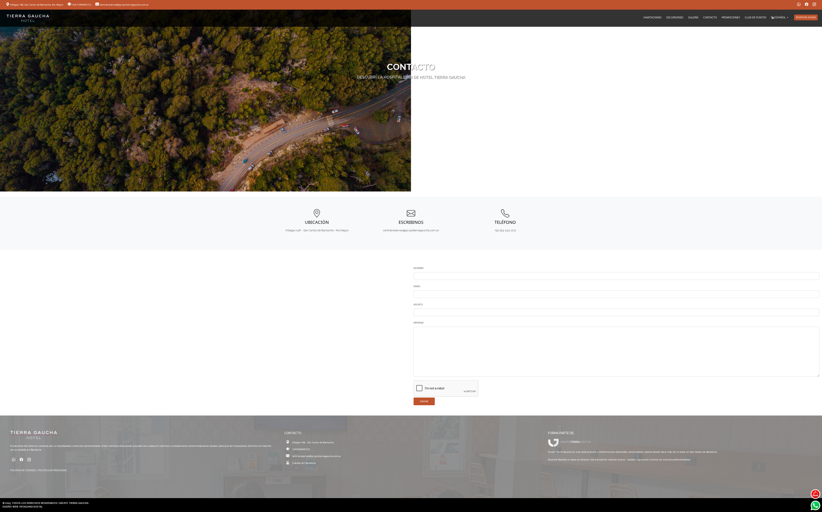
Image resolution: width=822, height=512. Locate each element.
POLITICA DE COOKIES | (24, 470)
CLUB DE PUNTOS (755, 17)
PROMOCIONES (731, 17)
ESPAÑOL (780, 17)
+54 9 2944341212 (81, 4)
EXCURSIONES (675, 17)
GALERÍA (693, 17)
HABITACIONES (652, 17)
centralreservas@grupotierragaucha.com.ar (124, 4)
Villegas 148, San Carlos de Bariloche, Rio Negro (36, 4)
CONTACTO (710, 17)
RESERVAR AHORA (806, 17)
